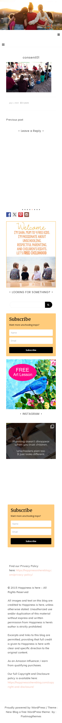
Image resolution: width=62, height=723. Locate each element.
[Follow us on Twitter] (14, 214)
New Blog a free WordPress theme (28, 712)
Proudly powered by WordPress (25, 707)
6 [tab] (34, 209)
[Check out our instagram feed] (26, 214)
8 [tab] (39, 209)
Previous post (14, 119)
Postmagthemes (31, 716)
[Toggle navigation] (3, 44)
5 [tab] (32, 209)
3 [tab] (27, 209)
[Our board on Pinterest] (20, 214)
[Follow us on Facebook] (8, 214)
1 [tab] (22, 209)
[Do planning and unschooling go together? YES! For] (31, 448)
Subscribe (31, 350)
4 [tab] (29, 209)
